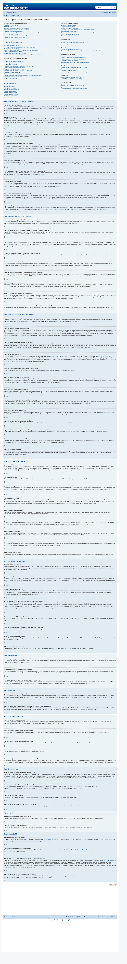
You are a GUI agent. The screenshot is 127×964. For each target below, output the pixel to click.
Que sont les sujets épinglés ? (11, 92)
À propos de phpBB (37, 841)
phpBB (93, 265)
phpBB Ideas (85, 850)
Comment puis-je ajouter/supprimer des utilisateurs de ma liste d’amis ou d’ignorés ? (81, 50)
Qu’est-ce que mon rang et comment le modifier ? (15, 53)
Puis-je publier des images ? (10, 88)
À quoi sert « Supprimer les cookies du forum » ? (15, 37)
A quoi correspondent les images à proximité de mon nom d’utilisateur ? (21, 50)
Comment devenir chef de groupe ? (69, 31)
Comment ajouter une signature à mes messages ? (16, 63)
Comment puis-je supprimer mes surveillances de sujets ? (75, 72)
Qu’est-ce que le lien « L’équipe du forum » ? (71, 35)
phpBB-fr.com (58, 920)
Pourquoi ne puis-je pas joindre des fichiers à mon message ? (18, 70)
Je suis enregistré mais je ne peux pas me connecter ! (17, 29)
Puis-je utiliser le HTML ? (10, 85)
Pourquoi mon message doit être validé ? (13, 76)
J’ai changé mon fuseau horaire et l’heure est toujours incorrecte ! (19, 47)
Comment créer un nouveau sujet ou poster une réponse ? (18, 60)
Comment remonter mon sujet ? (11, 78)
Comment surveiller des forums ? (69, 70)
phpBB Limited (47, 839)
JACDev (68, 920)
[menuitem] (14, 12)
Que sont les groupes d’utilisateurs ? (70, 28)
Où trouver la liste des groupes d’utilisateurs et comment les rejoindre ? (78, 29)
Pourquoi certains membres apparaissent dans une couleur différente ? (78, 32)
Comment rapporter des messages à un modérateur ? (17, 73)
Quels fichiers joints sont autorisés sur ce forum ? (73, 77)
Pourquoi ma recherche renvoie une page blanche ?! (73, 59)
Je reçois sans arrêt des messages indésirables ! (73, 42)
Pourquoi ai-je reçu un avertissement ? (13, 72)
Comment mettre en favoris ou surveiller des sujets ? (73, 68)
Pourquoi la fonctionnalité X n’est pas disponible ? (73, 85)
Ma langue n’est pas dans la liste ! (12, 48)
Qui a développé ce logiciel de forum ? (70, 84)
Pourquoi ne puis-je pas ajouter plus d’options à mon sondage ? (19, 66)
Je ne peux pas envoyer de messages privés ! (72, 41)
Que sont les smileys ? (9, 86)
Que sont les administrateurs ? (68, 25)
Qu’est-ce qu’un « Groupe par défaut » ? (70, 34)
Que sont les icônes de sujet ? (11, 95)
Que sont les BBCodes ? (10, 83)
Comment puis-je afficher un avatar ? (13, 51)
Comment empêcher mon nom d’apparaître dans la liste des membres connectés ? (24, 44)
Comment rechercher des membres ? (70, 60)
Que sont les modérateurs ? (68, 26)
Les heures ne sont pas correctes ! (12, 45)
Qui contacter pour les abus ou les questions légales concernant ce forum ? (79, 87)
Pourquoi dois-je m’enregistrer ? (11, 25)
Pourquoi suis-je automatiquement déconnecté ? (15, 35)
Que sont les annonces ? (10, 91)
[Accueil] (16, 6)
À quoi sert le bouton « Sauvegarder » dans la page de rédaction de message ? (23, 75)
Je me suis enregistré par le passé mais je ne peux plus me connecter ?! (21, 32)
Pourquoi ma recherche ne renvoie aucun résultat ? (73, 57)
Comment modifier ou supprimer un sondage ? (15, 67)
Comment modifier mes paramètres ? (13, 42)
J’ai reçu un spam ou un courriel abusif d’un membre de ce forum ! (77, 44)
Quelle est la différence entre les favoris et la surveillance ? (75, 67)
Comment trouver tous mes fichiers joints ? (71, 78)
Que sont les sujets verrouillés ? (11, 94)
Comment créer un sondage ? (11, 64)
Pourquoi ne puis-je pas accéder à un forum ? (15, 69)
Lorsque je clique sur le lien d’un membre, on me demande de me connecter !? (24, 54)
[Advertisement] (60, 901)
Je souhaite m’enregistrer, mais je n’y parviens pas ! (16, 28)
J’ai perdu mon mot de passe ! (11, 34)
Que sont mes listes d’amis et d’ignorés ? (71, 49)
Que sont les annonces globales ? (12, 89)
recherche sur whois (105, 860)
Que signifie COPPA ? (9, 26)
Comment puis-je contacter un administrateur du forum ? (74, 88)
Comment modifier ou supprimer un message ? (15, 61)
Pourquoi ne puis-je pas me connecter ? (13, 31)
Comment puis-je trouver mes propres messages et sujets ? (75, 62)
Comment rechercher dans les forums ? (70, 56)
